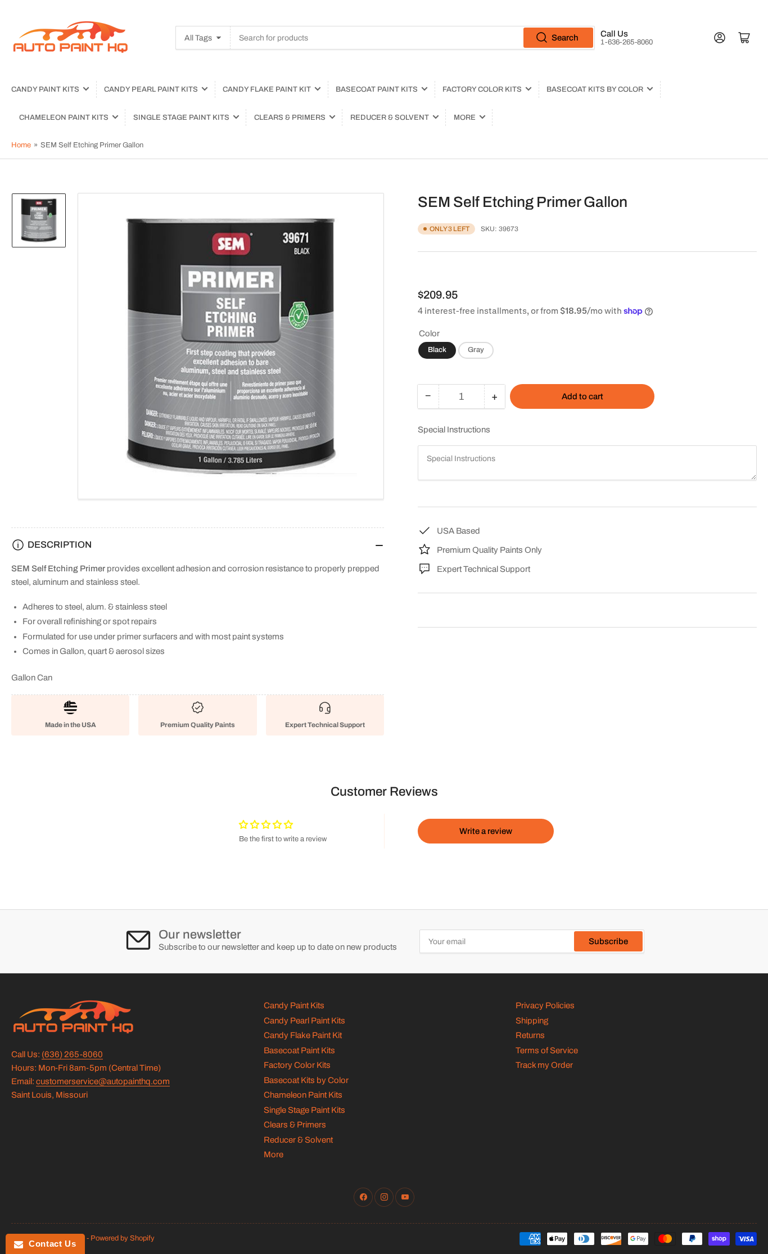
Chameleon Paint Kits (64, 117)
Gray (476, 350)
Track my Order (544, 1065)
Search (565, 37)
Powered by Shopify (123, 1238)
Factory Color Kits (482, 89)
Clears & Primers (290, 117)
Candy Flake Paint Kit (267, 89)
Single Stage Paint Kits (181, 117)
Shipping (532, 1020)
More (465, 117)
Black (437, 350)
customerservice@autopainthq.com (103, 1081)
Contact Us (49, 1243)
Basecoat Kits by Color (594, 89)
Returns (530, 1035)
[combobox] (413, 37)
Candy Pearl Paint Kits (151, 89)
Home (21, 145)
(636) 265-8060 (72, 1054)
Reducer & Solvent (389, 117)
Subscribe (608, 941)
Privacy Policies (545, 1005)
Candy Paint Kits (45, 89)
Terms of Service (547, 1050)
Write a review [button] (485, 831)
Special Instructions (454, 429)
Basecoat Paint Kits (377, 89)
